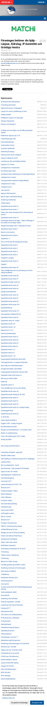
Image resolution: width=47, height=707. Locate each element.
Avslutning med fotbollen (9, 598)
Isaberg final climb (7, 611)
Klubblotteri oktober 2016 (9, 577)
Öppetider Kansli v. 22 (8, 349)
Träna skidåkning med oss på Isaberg (13, 388)
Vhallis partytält (6, 114)
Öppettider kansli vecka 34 (9, 404)
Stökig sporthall (6, 439)
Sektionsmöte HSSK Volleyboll (11, 155)
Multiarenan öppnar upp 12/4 (10, 135)
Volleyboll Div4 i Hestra (8, 177)
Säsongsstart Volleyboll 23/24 (11, 314)
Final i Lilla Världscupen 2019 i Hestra (13, 436)
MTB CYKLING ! (6, 672)
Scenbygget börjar (7, 410)
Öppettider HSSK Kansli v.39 (10, 304)
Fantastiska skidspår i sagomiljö (11, 452)
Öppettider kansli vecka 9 (9, 229)
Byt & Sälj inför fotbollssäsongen (12, 365)
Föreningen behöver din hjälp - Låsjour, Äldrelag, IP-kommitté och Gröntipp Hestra (21, 44)
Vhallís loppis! (5, 203)
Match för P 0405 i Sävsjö (9, 561)
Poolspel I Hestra (6, 500)
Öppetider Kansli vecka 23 (9, 346)
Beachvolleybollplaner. (8, 679)
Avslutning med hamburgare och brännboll (15, 643)
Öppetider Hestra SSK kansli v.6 (11, 375)
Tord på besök (5, 621)
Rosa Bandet (5, 595)
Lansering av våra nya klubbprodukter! (13, 161)
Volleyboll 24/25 (6, 187)
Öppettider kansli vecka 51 (9, 261)
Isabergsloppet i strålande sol (11, 475)
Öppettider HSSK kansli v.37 (10, 311)
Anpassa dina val (8, 698)
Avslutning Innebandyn (8, 200)
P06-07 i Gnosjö (6, 516)
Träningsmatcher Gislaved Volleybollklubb (15, 180)
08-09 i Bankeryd (6, 494)
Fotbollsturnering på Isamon (10, 627)
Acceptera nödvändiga (19, 703)
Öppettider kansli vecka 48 (9, 275)
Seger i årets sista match (9, 542)
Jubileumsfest (5, 462)
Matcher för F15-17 (7, 330)
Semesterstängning (7, 478)
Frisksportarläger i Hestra (9, 491)
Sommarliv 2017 (6, 481)
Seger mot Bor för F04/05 (9, 471)
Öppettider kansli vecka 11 (9, 209)
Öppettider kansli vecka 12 (9, 206)
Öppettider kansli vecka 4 (9, 251)
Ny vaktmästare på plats (9, 426)
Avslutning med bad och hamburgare (13, 568)
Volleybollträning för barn (9, 529)
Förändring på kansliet (8, 105)
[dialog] (23, 694)
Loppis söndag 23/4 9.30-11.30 (11, 484)
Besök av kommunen (8, 232)
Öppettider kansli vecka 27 (9, 336)
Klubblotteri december (8, 545)
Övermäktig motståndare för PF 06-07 (13, 548)
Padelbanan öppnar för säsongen (12, 118)
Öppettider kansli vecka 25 (9, 343)
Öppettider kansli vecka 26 (9, 340)
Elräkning (4, 381)
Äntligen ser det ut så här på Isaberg (13, 532)
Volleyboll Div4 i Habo (8, 184)
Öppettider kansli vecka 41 (9, 298)
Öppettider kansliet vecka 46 (10, 282)
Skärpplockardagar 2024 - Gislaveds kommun (16, 226)
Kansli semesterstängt (8, 333)
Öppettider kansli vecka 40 (9, 301)
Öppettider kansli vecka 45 (9, 285)
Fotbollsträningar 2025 (8, 139)
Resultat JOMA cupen (8, 455)
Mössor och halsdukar (8, 124)
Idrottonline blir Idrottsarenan (10, 102)
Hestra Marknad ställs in (9, 420)
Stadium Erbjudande (7, 121)
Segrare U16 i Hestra (7, 164)
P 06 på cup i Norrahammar (10, 656)
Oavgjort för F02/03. (7, 666)
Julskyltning (5, 574)
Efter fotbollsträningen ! (8, 669)
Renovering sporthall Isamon (10, 446)
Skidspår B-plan (6, 507)
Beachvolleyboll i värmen (9, 659)
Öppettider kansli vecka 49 (9, 267)
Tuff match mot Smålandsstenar (11, 614)
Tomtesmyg (5, 552)
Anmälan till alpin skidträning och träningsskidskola (18, 174)
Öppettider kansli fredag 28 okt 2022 (13, 394)
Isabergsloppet (6, 624)
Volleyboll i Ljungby (7, 258)
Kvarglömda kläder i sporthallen (11, 369)
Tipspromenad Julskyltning (10, 555)
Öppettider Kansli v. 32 (8, 327)
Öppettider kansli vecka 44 (9, 288)
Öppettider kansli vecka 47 (9, 279)
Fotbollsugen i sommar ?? (9, 637)
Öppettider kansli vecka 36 (9, 317)
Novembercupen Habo (8, 171)
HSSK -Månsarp (6, 497)
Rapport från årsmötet (8, 193)
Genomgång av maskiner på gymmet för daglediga (17, 459)
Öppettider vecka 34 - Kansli (10, 320)
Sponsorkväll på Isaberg (9, 504)
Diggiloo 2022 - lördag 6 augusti (11, 423)
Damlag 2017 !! (6, 608)
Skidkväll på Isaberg (7, 151)
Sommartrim (5, 584)
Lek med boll (5, 190)
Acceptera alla (37, 703)
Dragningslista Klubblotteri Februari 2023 (14, 372)
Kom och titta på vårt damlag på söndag (14, 242)
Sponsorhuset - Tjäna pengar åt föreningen (15, 468)
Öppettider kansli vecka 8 (9, 235)
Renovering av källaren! (8, 571)
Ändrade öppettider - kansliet (10, 602)
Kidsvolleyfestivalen (7, 142)
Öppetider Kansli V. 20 (8, 356)
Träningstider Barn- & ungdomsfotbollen (14, 362)
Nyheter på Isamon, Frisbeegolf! (11, 108)
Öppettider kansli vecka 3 (9, 254)
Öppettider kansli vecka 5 (9, 248)
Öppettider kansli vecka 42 (9, 295)
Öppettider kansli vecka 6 (9, 245)
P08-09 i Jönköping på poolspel (11, 526)
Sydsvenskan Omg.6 (7, 145)
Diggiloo (4, 264)
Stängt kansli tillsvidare (8, 292)
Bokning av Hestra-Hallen (9, 378)
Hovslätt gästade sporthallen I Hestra (13, 565)
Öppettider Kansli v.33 (8, 324)
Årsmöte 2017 (5, 487)
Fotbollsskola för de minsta (10, 653)
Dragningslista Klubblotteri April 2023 (13, 359)
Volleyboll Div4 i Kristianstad (10, 168)
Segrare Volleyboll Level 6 (9, 158)
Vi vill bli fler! (5, 417)
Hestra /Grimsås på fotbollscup (11, 536)
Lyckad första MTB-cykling (9, 663)
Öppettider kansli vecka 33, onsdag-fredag (15, 407)
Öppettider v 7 (5, 238)
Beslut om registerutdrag (9, 433)
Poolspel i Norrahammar (9, 523)
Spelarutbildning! (6, 308)
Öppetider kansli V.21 (8, 353)
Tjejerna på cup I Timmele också (11, 650)
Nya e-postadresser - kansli (10, 465)
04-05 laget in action (7, 513)
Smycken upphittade (7, 148)
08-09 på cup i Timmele (8, 647)
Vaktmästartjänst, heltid (8, 592)
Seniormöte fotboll (7, 510)
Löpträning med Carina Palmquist (12, 605)
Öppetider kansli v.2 (7, 385)
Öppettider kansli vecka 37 (9, 401)
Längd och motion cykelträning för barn (14, 111)
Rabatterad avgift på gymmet (10, 640)
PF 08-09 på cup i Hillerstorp (10, 618)
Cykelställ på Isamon (7, 631)
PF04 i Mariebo (6, 675)
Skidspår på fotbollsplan (9, 539)
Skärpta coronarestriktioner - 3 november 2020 (16, 430)
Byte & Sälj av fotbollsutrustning (11, 196)
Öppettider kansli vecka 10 (9, 217)
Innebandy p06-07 (7, 581)
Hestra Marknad (6, 634)
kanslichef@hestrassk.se (9, 63)
